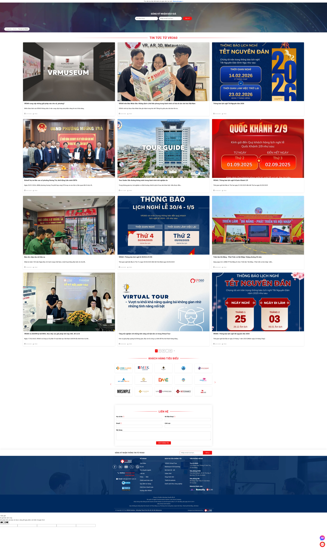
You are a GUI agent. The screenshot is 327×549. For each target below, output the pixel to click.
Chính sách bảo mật (146, 475)
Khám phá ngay (178, 1)
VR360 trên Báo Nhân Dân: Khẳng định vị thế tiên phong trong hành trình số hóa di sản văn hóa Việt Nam (157, 103)
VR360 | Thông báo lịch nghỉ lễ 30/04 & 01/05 (135, 257)
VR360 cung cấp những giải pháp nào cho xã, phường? (44, 103)
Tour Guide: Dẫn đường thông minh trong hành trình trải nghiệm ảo (143, 180)
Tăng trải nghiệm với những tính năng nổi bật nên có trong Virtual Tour (144, 334)
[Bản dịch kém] (6, 517)
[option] (124, 379)
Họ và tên (119, 411)
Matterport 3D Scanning (172, 461)
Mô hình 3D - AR (170, 465)
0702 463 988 (129, 470)
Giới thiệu (143, 458)
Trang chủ (8, 29)
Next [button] (215, 380)
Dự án (142, 461)
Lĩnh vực (167, 418)
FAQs (141, 471)
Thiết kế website (170, 475)
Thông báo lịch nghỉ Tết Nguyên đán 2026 (228, 103)
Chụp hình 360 (169, 471)
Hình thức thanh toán (146, 482)
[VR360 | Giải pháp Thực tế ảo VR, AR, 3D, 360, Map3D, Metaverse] (126, 483)
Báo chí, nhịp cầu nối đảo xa (34, 257)
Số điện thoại (169, 411)
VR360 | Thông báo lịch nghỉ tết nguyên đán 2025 (231, 334)
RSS (147, 471)
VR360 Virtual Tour (171, 458)
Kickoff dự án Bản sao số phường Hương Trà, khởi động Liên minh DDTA (50, 180)
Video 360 (168, 468)
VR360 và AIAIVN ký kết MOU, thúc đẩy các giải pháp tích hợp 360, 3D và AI (52, 334)
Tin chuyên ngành (145, 465)
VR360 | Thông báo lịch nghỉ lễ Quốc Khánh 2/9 (230, 180)
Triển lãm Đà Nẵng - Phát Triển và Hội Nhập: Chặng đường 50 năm (237, 257)
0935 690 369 (130, 467)
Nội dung (119, 425)
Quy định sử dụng (145, 478)
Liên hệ (142, 468)
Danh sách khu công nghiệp (173, 478)
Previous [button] (110, 379)
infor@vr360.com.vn (129, 473)
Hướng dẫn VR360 (146, 485)
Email (118, 418)
